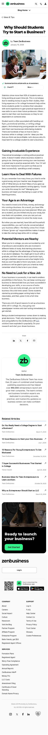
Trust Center (31, 628)
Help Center (30, 613)
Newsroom (6, 621)
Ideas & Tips (9, 17)
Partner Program (8, 628)
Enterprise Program (9, 636)
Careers (5, 610)
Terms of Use (31, 621)
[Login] (45, 4)
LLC (37, 321)
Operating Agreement (10, 665)
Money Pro (6, 676)
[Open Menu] (3, 4)
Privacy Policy (31, 624)
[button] (40, 525)
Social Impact (7, 613)
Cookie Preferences (33, 636)
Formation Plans (8, 654)
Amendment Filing (8, 683)
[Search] (36, 4)
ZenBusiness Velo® (9, 672)
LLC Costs (6, 680)
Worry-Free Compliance (11, 661)
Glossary (29, 632)
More (29, 87)
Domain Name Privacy (10, 694)
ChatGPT (10, 87)
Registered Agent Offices (11, 643)
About (4, 606)
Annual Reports (7, 668)
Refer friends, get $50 (10, 639)
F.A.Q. (28, 610)
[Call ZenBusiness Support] (41, 4)
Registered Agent (8, 657)
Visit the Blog (7, 624)
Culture (4, 617)
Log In (19, 570)
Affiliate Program (8, 632)
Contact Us (30, 617)
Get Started (14, 547)
